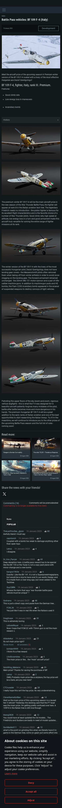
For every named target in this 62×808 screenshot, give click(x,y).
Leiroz (9, 549)
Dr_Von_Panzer (10, 559)
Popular (11, 524)
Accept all (31, 791)
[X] (4, 494)
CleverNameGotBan (12, 697)
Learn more (11, 773)
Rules (9, 519)
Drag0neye (8, 618)
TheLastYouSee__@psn (13, 531)
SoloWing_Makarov (12, 667)
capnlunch (11, 538)
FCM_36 (10, 608)
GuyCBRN (11, 587)
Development (48, 28)
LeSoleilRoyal (12, 625)
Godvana (7, 600)
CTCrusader (8, 687)
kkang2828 (8, 715)
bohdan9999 (12, 649)
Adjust (31, 800)
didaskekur (8, 638)
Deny (31, 782)
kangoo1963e (13, 572)
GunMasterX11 (10, 727)
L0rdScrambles (13, 657)
